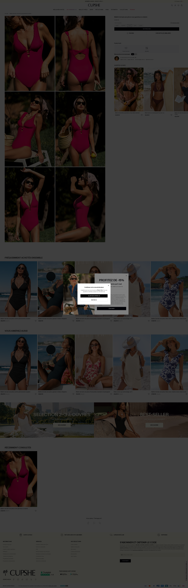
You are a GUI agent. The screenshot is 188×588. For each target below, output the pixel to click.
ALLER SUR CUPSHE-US (94, 296)
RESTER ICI (94, 300)
